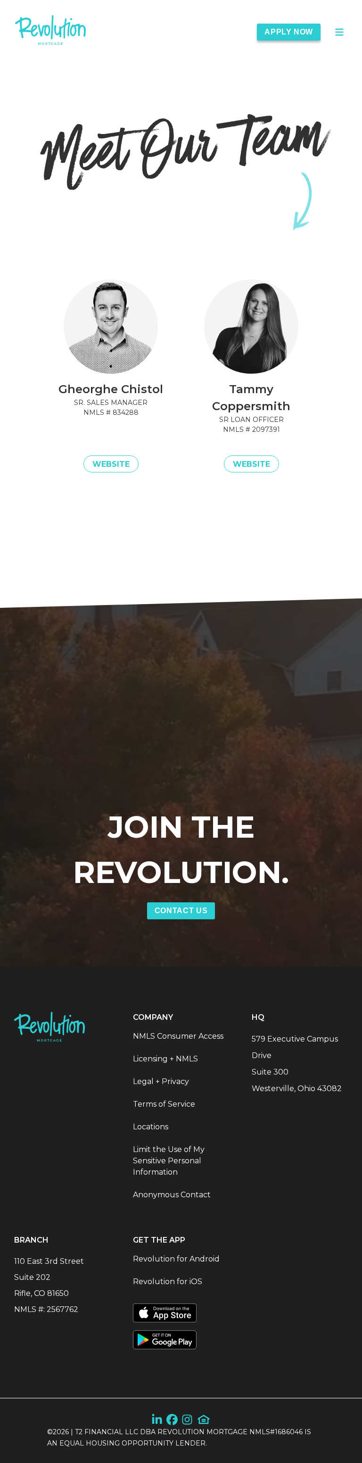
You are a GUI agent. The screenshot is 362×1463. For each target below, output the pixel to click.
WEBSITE (111, 464)
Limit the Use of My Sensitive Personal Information (169, 1161)
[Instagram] (187, 1419)
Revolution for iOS (167, 1281)
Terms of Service (164, 1104)
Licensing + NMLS (165, 1058)
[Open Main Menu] (339, 32)
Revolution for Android (176, 1258)
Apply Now (288, 32)
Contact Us (181, 911)
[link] (50, 32)
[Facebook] (172, 1419)
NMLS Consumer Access (178, 1036)
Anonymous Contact (172, 1194)
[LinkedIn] (157, 1419)
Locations (150, 1126)
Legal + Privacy (161, 1081)
